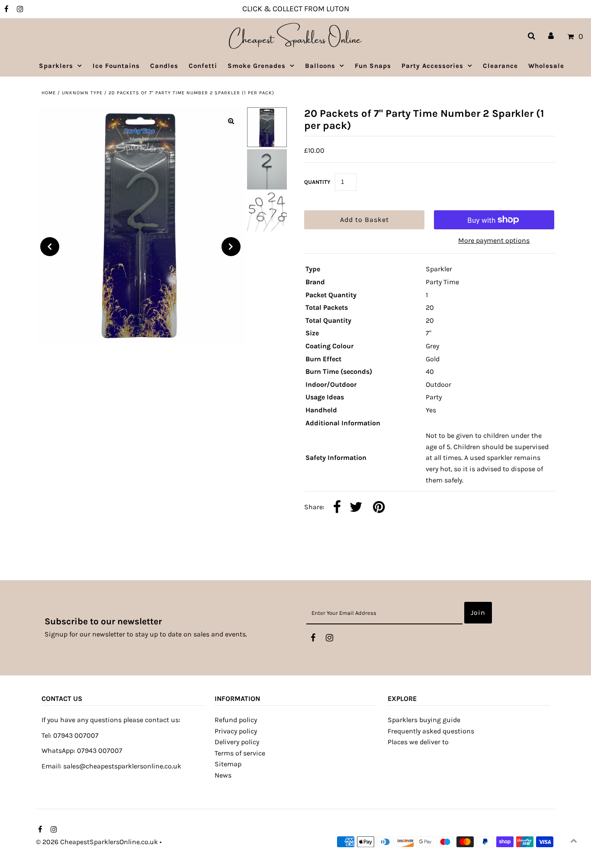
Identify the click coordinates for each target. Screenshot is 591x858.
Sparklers (56, 66)
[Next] (231, 246)
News (223, 775)
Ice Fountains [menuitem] (116, 66)
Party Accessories (432, 66)
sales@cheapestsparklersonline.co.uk (122, 766)
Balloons (320, 66)
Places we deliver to (418, 742)
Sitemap (228, 764)
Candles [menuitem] (164, 66)
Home (49, 93)
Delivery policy (237, 742)
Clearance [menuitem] (500, 66)
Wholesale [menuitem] (546, 66)
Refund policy (236, 720)
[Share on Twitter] (356, 507)
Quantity (317, 182)
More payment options (494, 240)
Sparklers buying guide (424, 720)
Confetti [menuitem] (203, 66)
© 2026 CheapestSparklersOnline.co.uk (97, 842)
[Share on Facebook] (337, 507)
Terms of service (240, 753)
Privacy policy (236, 731)
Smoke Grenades (257, 66)
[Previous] (49, 246)
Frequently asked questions (431, 731)
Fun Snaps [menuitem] (373, 66)
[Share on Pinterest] (379, 507)
